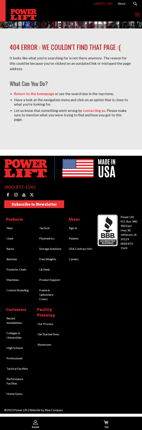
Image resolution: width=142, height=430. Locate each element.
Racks (10, 248)
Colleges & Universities (14, 335)
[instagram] (16, 194)
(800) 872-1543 (20, 187)
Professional (14, 358)
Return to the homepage (34, 94)
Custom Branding (17, 290)
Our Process (45, 324)
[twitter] (32, 194)
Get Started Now (48, 334)
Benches (11, 259)
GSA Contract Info (80, 248)
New (9, 228)
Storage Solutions (50, 248)
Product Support (49, 279)
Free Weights (47, 259)
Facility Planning (46, 312)
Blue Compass (54, 410)
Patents (74, 238)
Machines (12, 279)
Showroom (44, 344)
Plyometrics (47, 238)
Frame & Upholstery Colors (46, 294)
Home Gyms (14, 393)
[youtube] (24, 194)
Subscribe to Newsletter (34, 204)
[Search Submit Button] (135, 3)
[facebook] (8, 194)
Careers (74, 259)
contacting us (94, 110)
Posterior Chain (16, 269)
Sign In (73, 228)
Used (9, 238)
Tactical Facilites (17, 368)
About (74, 219)
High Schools (14, 348)
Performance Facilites (14, 381)
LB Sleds (44, 269)
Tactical (44, 228)
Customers (16, 309)
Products (14, 219)
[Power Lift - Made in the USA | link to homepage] (21, 14)
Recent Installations (14, 320)
